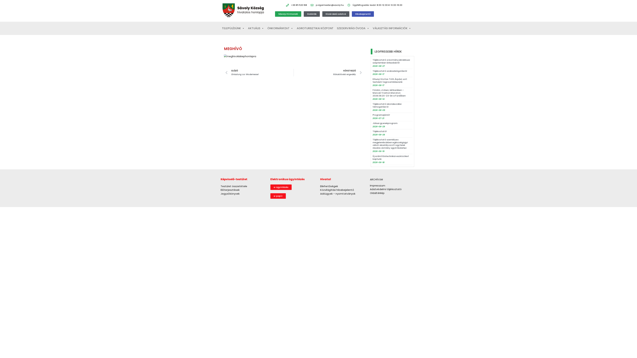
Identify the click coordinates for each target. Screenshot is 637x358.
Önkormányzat (278, 28)
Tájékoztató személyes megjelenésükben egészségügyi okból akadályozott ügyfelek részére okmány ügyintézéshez (390, 144)
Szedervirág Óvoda (351, 28)
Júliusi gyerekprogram (385, 123)
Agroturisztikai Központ (315, 28)
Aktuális (254, 28)
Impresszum (377, 185)
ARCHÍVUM (376, 179)
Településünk (231, 28)
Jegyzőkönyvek (230, 193)
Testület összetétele (234, 186)
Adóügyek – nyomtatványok (337, 193)
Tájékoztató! (380, 131)
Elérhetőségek (329, 186)
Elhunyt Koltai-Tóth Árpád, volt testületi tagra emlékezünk (390, 81)
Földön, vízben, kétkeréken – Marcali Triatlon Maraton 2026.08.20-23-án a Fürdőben (389, 93)
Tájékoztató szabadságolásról (390, 71)
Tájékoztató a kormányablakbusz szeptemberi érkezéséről (391, 61)
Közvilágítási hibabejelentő (337, 190)
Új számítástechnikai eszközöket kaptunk (391, 158)
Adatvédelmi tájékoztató (386, 189)
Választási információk (390, 28)
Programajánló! (381, 115)
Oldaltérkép (377, 193)
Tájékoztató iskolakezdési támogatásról (387, 105)
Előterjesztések (230, 190)
